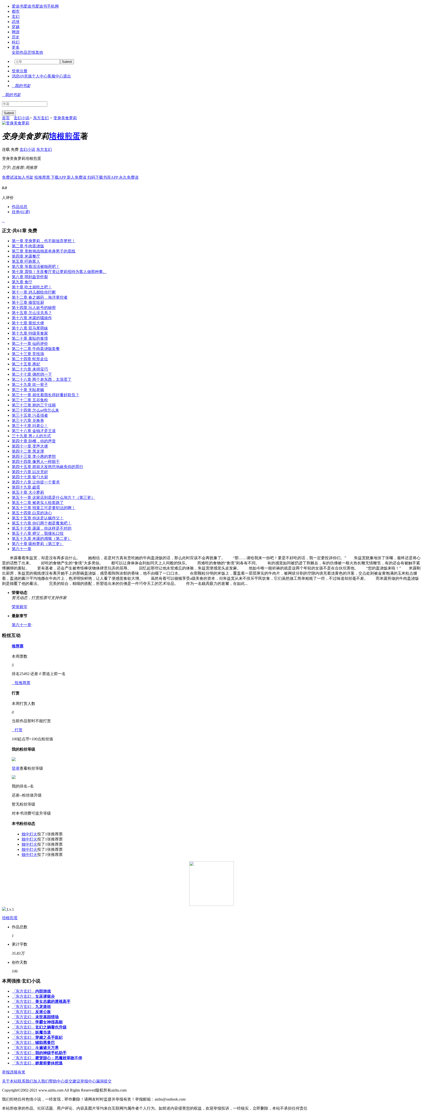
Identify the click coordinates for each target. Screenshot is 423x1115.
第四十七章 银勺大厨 (30, 477)
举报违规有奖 (13, 1072)
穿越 (16, 27)
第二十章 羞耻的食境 (30, 338)
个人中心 (39, 76)
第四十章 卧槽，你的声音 (34, 441)
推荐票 (18, 646)
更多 (16, 47)
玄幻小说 (21, 118)
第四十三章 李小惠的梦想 (34, 456)
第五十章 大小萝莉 (28, 492)
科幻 (16, 42)
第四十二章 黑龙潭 (28, 451)
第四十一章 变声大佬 (30, 446)
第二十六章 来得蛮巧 (30, 369)
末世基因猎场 (47, 1017)
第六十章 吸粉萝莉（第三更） (38, 544)
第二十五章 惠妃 (26, 364)
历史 (16, 37)
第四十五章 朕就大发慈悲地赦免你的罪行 (47, 467)
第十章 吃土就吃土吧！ (32, 287)
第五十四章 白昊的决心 (32, 513)
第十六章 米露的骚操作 (32, 318)
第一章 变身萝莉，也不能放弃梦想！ (43, 241)
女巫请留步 (45, 996)
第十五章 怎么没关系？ (32, 313)
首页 (6, 118)
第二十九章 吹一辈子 (30, 385)
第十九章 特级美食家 (30, 333)
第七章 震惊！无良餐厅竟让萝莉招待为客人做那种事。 (59, 272)
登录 (16, 71)
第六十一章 (21, 549)
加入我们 (41, 1081)
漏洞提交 (104, 1081)
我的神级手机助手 (51, 1053)
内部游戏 (43, 991)
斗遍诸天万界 (47, 1048)
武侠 (16, 22)
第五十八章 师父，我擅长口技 (38, 533)
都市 (16, 11)
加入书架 (25, 177)
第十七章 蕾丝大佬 (28, 323)
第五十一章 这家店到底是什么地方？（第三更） (53, 497)
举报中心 (88, 1081)
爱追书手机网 (47, 6)
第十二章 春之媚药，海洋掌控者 (40, 297)
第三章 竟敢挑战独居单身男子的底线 (43, 251)
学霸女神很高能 (49, 1022)
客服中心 (55, 76)
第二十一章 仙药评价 (30, 343)
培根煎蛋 (64, 136)
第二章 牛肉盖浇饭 (28, 246)
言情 (31, 52)
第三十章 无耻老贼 (28, 390)
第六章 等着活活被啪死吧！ (36, 266)
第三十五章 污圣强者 (30, 415)
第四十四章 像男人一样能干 (36, 461)
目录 (21, 212)
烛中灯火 (29, 834)
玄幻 (16, 16)
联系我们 (25, 1081)
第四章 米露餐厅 (26, 256)
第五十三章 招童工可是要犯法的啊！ (43, 508)
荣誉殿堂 (19, 607)
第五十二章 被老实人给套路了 (38, 503)
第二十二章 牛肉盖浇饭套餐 (36, 349)
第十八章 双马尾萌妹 (30, 328)
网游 (16, 32)
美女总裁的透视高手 (52, 1001)
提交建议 (72, 1081)
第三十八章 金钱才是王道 (34, 431)
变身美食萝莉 (65, 118)
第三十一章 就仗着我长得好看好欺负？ (45, 395)
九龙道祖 (43, 1007)
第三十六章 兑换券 (28, 420)
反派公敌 (43, 1012)
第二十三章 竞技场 (28, 354)
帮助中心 (57, 1081)
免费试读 (10, 177)
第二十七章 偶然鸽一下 (32, 374)
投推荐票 (42, 177)
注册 (23, 71)
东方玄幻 (41, 118)
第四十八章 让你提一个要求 (36, 482)
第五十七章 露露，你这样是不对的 (41, 528)
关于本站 (10, 1081)
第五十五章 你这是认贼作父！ (38, 518)
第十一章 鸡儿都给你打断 (34, 292)
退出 (67, 76)
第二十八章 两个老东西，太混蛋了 (41, 379)
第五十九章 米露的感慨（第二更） (41, 538)
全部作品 (19, 52)
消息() (18, 76)
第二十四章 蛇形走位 (30, 359)
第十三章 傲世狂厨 (28, 302)
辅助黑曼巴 (45, 1042)
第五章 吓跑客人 (26, 261)
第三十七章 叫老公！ (30, 426)
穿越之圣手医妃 (49, 1037)
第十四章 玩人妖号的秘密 (34, 308)
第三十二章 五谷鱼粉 (30, 400)
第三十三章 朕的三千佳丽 (34, 405)
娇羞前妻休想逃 (49, 1063)
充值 (28, 76)
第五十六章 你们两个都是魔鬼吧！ (41, 523)
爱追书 (18, 6)
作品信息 (19, 207)
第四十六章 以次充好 (30, 472)
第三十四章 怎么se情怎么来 (35, 410)
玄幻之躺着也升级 (51, 1027)
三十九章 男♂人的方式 (31, 436)
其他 (39, 52)
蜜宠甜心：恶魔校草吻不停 (58, 1058)
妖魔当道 (43, 1032)
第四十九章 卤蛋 (26, 487)
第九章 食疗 (22, 282)
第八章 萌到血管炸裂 (30, 277)
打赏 (17, 730)
